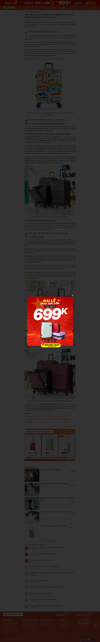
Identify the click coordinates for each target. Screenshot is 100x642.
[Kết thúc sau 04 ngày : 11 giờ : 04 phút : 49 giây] (50, 347)
